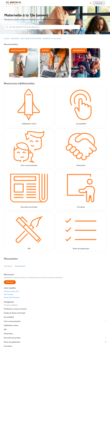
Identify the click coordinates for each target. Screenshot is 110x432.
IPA (5, 330)
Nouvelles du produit (55, 338)
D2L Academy (8, 294)
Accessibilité (9, 317)
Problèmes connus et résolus (15, 309)
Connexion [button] (10, 282)
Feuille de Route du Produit (14, 313)
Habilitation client (11, 325)
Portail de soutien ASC (11, 291)
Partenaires (8, 334)
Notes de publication (55, 342)
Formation (8, 346)
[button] (90, 3)
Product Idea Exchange (11, 297)
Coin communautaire (55, 321)
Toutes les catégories (11, 305)
